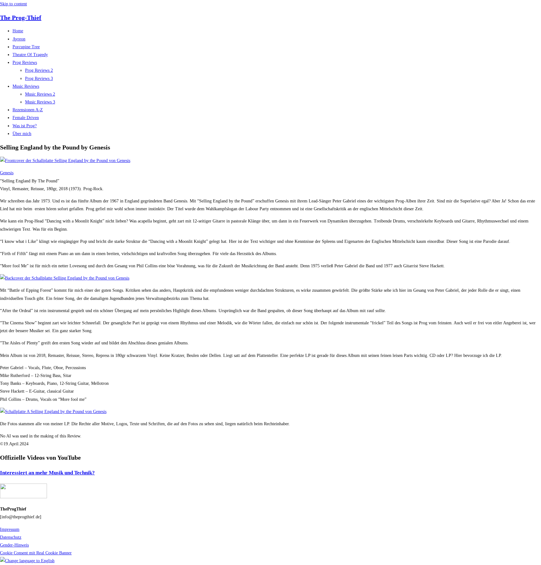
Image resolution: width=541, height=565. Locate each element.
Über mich (22, 133)
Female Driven (26, 117)
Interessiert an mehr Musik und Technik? (47, 473)
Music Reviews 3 (40, 102)
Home (18, 31)
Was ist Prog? (25, 125)
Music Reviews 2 (40, 94)
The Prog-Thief (20, 17)
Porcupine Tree (26, 46)
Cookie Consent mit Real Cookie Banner (36, 553)
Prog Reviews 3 (39, 78)
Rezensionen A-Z (28, 109)
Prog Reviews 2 (39, 70)
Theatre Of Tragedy (30, 54)
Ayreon (19, 39)
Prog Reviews (25, 62)
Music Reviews (26, 86)
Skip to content (13, 4)
